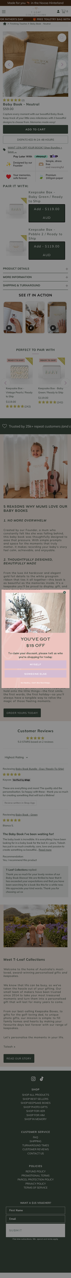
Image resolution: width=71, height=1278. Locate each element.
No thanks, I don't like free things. (35, 683)
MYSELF (35, 664)
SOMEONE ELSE (35, 674)
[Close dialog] (64, 592)
